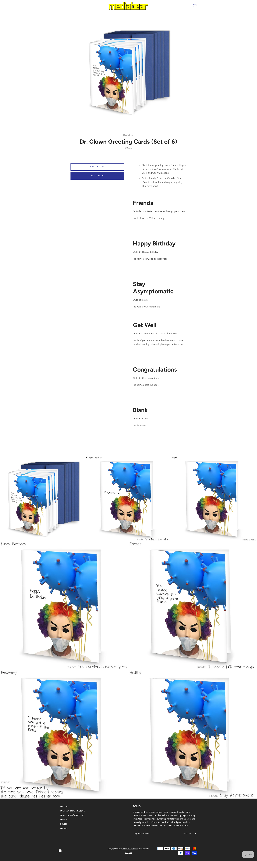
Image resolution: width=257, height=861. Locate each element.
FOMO (137, 806)
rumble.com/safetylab (72, 815)
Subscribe (188, 834)
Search (64, 806)
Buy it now (97, 176)
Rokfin (63, 820)
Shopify (128, 853)
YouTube (64, 828)
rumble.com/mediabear (72, 811)
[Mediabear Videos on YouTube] (60, 850)
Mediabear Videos (130, 849)
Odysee (63, 824)
